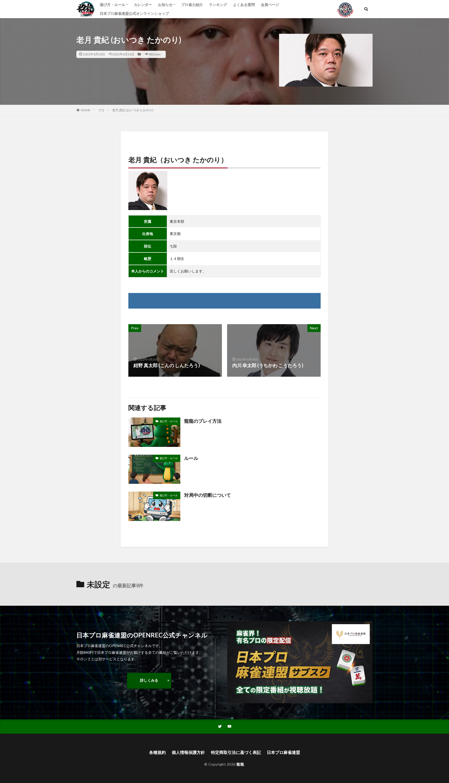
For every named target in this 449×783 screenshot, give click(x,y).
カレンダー (143, 4)
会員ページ (270, 4)
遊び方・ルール (112, 4)
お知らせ (165, 4)
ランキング (218, 4)
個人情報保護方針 (188, 752)
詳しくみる (149, 680)
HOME (85, 110)
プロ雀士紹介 (192, 4)
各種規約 (157, 752)
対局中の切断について (207, 495)
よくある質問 (244, 4)
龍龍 (240, 764)
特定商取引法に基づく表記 (236, 752)
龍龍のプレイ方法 (203, 421)
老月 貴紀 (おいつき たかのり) (132, 110)
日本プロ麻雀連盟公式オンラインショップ (134, 13)
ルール (191, 458)
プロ (101, 110)
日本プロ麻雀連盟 (283, 752)
